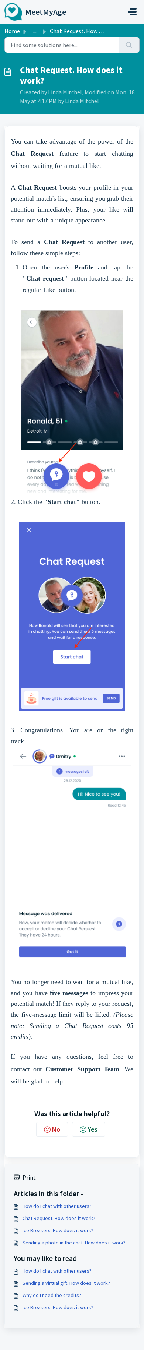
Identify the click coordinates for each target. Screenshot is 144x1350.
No (56, 1129)
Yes (92, 1129)
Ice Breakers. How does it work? (58, 1230)
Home (12, 31)
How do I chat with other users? (57, 1206)
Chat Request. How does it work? (59, 1218)
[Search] (129, 45)
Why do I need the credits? (52, 1295)
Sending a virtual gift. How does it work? (66, 1283)
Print (29, 1177)
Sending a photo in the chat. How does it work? (74, 1242)
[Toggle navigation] (132, 11)
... (35, 31)
